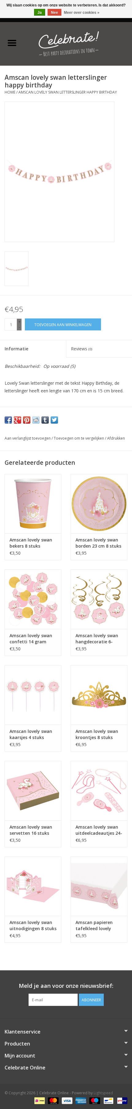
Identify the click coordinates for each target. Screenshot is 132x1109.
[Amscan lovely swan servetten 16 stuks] (33, 790)
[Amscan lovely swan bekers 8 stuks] (33, 503)
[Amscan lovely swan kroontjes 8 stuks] (99, 695)
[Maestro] (94, 1100)
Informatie (16, 349)
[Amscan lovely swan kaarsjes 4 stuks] (33, 695)
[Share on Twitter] (54, 420)
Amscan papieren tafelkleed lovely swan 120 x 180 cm (95, 925)
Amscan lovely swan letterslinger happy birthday (67, 92)
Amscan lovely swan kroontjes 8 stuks (97, 734)
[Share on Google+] (17, 420)
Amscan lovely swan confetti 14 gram (31, 639)
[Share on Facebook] (8, 420)
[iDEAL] (39, 1100)
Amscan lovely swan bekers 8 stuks (31, 543)
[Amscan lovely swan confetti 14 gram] (33, 599)
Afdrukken (116, 438)
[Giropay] (121, 1100)
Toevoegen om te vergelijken (79, 438)
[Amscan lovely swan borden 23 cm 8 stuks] (99, 503)
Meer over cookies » (81, 12)
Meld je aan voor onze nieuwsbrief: (66, 986)
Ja (39, 12)
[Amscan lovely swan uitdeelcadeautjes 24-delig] (99, 790)
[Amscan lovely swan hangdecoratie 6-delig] (99, 599)
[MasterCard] (53, 1100)
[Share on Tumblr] (45, 420)
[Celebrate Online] (78, 43)
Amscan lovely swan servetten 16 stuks (31, 830)
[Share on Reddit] (36, 420)
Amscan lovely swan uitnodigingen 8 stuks (33, 925)
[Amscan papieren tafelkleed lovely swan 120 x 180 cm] (99, 886)
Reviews (81, 349)
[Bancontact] (108, 1100)
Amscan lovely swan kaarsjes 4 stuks (31, 734)
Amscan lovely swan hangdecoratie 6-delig (97, 639)
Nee (54, 12)
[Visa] (66, 1100)
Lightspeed (103, 1093)
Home (10, 92)
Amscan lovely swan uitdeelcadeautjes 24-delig (99, 830)
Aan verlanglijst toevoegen (28, 438)
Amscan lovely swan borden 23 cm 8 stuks (98, 543)
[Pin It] (26, 420)
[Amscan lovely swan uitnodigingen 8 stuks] (33, 886)
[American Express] (80, 1100)
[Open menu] (12, 43)
